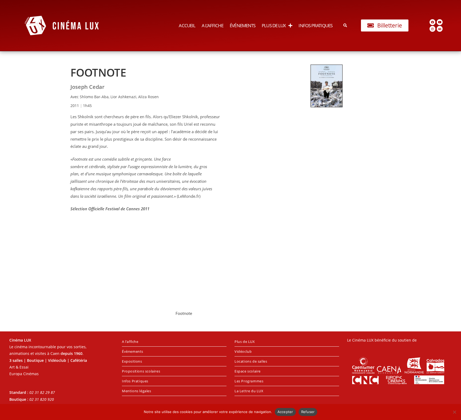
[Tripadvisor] (440, 29)
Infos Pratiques (315, 25)
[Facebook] (432, 22)
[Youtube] (440, 22)
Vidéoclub (243, 351)
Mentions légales (136, 391)
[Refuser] (454, 412)
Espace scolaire (248, 371)
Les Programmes (249, 381)
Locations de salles (251, 361)
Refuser (308, 412)
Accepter (285, 412)
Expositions (132, 361)
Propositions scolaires (141, 371)
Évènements (132, 351)
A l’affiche (212, 25)
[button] (345, 25)
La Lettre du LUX (249, 391)
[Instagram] (432, 29)
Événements (242, 25)
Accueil (187, 25)
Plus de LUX (274, 25)
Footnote (184, 313)
